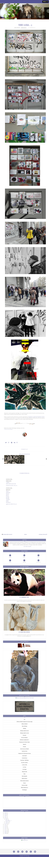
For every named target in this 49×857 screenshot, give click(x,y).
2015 (5, 824)
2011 (5, 829)
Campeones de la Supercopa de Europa (24, 753)
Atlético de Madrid (24, 723)
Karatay (7, 496)
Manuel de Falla (24, 771)
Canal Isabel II (24, 755)
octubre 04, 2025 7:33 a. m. (11, 485)
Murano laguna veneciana (24, 780)
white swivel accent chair (11, 483)
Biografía (24, 744)
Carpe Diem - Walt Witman (24, 760)
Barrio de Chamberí (24, 737)
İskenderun (8, 502)
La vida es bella (24, 764)
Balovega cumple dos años (24, 730)
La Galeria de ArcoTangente (8, 429)
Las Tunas (24, 767)
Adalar (7, 500)
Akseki (7, 491)
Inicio (25, 534)
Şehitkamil (8, 492)
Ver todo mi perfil (27, 546)
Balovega (24, 728)
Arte (24, 719)
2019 (5, 814)
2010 (5, 830)
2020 (5, 812)
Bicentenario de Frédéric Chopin (24, 742)
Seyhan (7, 493)
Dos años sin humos (24, 762)
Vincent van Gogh (24, 785)
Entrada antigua (42, 534)
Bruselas (24, 746)
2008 (5, 833)
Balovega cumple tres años (24, 733)
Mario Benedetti (24, 776)
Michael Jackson (24, 778)
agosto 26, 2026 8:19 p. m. (11, 504)
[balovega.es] (24, 647)
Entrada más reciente (7, 534)
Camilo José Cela (24, 751)
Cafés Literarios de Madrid (24, 748)
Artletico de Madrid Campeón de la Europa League (24, 721)
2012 (5, 828)
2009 (5, 832)
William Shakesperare (24, 787)
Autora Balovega (24, 726)
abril (7, 819)
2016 (5, 817)
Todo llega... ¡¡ (8, 820)
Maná (24, 773)
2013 (5, 826)
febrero (7, 821)
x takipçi (7, 482)
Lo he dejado (24, 769)
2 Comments (31, 27)
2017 (5, 816)
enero (7, 823)
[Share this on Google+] (8, 442)
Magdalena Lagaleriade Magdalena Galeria (36, 416)
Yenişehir (8, 499)
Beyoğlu (7, 498)
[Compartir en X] (5, 442)
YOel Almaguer (24, 789)
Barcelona (24, 735)
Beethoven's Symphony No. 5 (24, 739)
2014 (5, 825)
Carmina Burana (24, 758)
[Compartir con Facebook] (16, 442)
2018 (5, 815)
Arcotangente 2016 (24, 449)
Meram (7, 495)
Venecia (24, 783)
